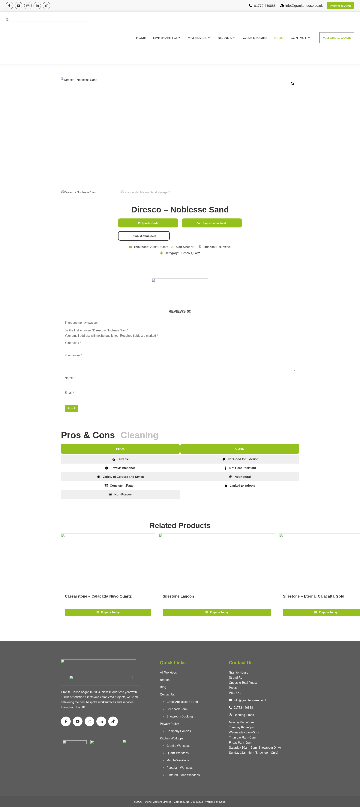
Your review (73, 355)
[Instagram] (28, 5)
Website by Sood (215, 801)
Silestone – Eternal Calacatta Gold (313, 596)
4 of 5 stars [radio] (82, 347)
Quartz (195, 253)
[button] (199, 38)
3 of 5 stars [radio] (77, 347)
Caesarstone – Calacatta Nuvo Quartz (98, 596)
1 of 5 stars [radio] (67, 347)
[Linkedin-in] (37, 5)
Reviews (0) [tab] (180, 311)
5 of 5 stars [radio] (88, 347)
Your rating (73, 342)
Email (69, 392)
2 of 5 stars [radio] (72, 347)
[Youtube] (18, 5)
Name (70, 377)
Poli (219, 246)
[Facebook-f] (9, 5)
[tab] (91, 435)
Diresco (184, 253)
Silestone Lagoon (178, 596)
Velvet (227, 246)
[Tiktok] (46, 5)
